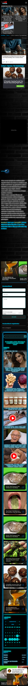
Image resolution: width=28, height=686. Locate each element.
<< (5, 621)
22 (17, 639)
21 (14, 639)
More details (20, 86)
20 (12, 639)
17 (5, 639)
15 (17, 635)
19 (9, 639)
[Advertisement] (14, 102)
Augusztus (12, 621)
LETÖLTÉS (3, 171)
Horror (8, 35)
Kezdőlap (3, 35)
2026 (12, 624)
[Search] (25, 336)
